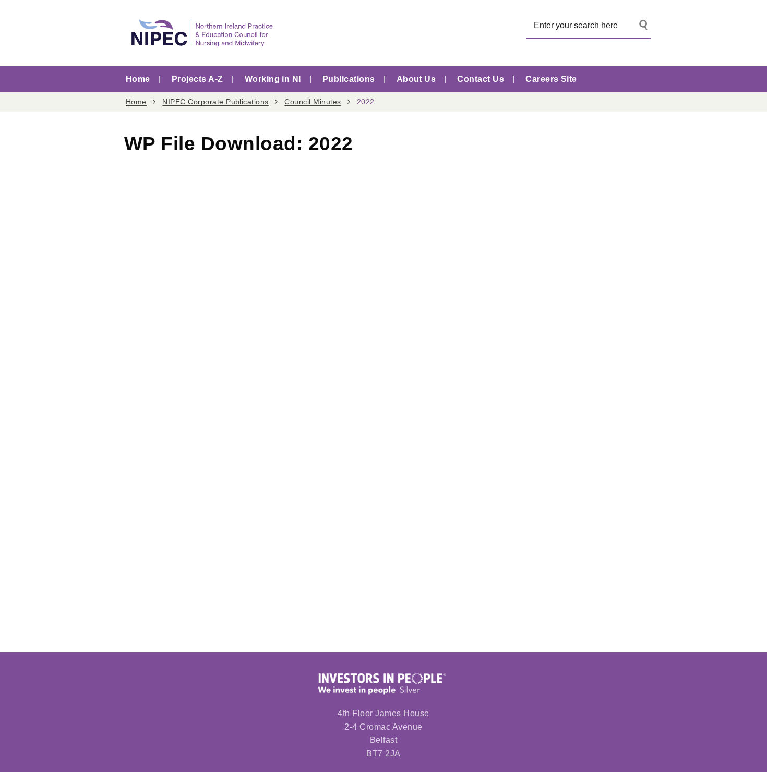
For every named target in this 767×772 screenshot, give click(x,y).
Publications (348, 79)
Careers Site (551, 79)
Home (138, 79)
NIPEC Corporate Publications (215, 102)
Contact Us (480, 79)
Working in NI (273, 79)
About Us (416, 79)
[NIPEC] (200, 33)
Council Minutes (312, 102)
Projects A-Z (197, 79)
